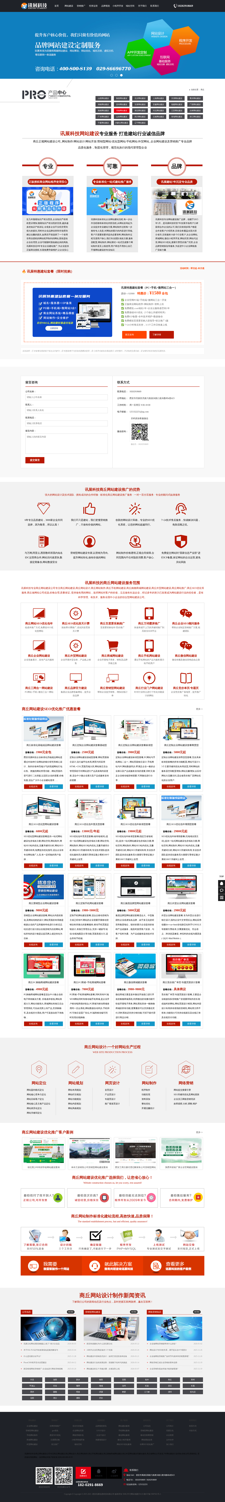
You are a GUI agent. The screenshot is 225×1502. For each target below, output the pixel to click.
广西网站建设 (195, 104)
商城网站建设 (32, 1440)
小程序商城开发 (78, 1440)
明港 (78, 1392)
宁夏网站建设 (103, 123)
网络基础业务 (146, 1440)
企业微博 (114, 1476)
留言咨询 (129, 335)
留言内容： (30, 431)
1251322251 (143, 1484)
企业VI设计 (101, 1435)
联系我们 (154, 6)
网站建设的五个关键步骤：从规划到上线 (111, 1368)
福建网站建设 (176, 104)
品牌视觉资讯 (101, 1426)
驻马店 (193, 1392)
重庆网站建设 (195, 98)
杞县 (147, 1386)
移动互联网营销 (147, 1435)
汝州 (124, 1386)
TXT (129, 1494)
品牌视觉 (105, 6)
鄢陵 (55, 1392)
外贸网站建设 (32, 1444)
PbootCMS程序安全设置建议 (48, 1362)
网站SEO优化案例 (124, 1444)
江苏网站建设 (176, 110)
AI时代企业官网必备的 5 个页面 (111, 1350)
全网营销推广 (55, 1426)
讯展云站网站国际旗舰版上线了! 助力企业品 (48, 1343)
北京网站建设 (140, 98)
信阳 (32, 1398)
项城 (101, 1386)
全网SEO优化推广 (147, 1444)
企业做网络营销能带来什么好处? (174, 1343)
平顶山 (32, 1386)
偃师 (78, 1386)
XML (125, 1494)
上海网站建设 (158, 98)
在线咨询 (33, 786)
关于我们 (142, 6)
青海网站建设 (176, 117)
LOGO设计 (101, 1431)
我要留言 (83, 1476)
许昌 (32, 1380)
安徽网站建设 (158, 104)
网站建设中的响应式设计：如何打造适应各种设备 (111, 1356)
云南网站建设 (158, 117)
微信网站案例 (123, 1435)
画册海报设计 (101, 1440)
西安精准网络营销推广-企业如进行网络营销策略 (48, 1368)
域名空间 (130, 6)
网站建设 (69, 6)
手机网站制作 (32, 1435)
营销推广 (81, 6)
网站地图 (134, 1494)
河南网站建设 (121, 110)
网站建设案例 (123, 1426)
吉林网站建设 (195, 110)
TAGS (141, 1494)
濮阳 (78, 1398)
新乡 (78, 1380)
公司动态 (147, 1426)
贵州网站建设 (121, 104)
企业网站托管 (78, 1431)
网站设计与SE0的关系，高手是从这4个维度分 (174, 1350)
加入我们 (170, 1444)
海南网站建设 (103, 110)
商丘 (202, 90)
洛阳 (55, 1380)
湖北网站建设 (140, 110)
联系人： (29, 405)
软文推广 (55, 1444)
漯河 (170, 1392)
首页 (56, 6)
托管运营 (93, 6)
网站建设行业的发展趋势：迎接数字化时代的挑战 (111, 1362)
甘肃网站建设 (140, 104)
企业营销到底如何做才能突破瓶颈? (174, 1368)
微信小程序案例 (124, 1440)
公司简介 (170, 1426)
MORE (70, 1312)
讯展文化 (170, 1431)
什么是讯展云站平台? (48, 1356)
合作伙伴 (170, 1440)
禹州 (32, 1392)
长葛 (193, 1386)
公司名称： (30, 391)
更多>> (199, 709)
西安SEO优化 (55, 1435)
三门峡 (147, 1392)
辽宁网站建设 (140, 123)
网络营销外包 (78, 1435)
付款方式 (193, 1431)
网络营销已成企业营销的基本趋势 (174, 1362)
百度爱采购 (55, 1440)
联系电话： (30, 418)
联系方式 (193, 1426)
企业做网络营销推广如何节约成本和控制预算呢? (174, 1356)
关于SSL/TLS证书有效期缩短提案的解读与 (48, 1350)
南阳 (101, 1380)
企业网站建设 (32, 1426)
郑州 (193, 1380)
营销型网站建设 (32, 1431)
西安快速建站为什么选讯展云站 (111, 1343)
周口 (55, 1398)
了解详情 (156, 335)
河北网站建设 (158, 110)
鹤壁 (124, 1392)
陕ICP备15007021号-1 (152, 1494)
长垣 (55, 1386)
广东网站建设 (103, 117)
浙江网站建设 (195, 117)
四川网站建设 (140, 117)
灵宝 (170, 1386)
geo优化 (55, 1431)
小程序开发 (117, 6)
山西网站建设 (103, 98)
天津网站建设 (176, 98)
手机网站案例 (123, 1431)
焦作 (147, 1380)
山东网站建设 (121, 117)
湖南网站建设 (103, 104)
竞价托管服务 (78, 1426)
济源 (101, 1392)
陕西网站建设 (121, 98)
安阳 (124, 1380)
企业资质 (170, 1435)
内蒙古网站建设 (121, 123)
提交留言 (35, 460)
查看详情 (53, 786)
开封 (101, 1398)
